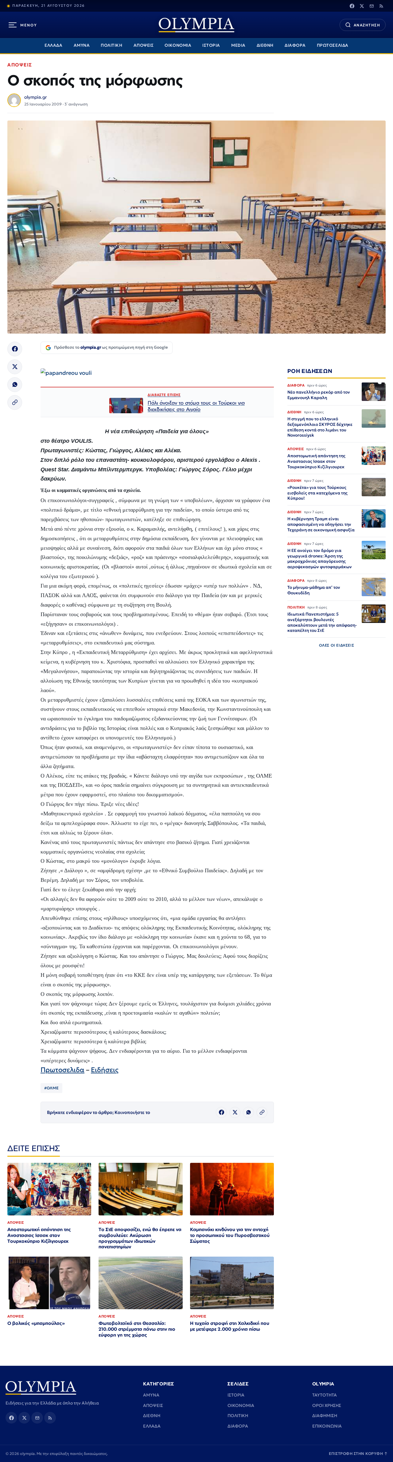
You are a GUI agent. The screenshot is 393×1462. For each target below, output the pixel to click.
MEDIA (238, 45)
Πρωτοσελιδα (62, 1070)
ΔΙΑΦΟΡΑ (295, 45)
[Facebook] (352, 6)
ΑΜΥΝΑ (82, 45)
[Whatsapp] (14, 384)
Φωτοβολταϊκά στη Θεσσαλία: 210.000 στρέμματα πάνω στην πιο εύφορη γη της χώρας (137, 1329)
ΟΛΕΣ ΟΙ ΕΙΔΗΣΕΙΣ (336, 645)
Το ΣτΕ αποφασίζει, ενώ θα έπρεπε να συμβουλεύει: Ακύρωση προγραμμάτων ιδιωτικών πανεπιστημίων (140, 1238)
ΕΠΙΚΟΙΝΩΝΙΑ (327, 1426)
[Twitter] (361, 6)
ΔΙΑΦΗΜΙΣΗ (324, 1415)
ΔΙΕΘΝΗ (265, 45)
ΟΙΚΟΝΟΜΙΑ (178, 45)
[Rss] (381, 6)
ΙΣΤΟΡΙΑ (211, 45)
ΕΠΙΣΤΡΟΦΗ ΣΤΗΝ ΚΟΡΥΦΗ (358, 1453)
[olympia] (196, 25)
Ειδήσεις (105, 1070)
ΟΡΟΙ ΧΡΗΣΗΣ (326, 1405)
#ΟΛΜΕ (51, 1088)
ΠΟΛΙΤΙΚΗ (111, 45)
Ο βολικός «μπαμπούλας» (36, 1323)
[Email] (371, 6)
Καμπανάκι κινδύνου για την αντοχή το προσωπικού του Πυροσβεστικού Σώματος (230, 1235)
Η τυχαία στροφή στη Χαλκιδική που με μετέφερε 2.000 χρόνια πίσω (229, 1326)
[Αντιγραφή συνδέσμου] (14, 402)
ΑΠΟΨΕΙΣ (144, 45)
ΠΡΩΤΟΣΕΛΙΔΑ (332, 45)
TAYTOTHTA (324, 1395)
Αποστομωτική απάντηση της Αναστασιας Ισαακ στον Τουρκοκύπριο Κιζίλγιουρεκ (39, 1235)
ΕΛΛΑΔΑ (53, 45)
